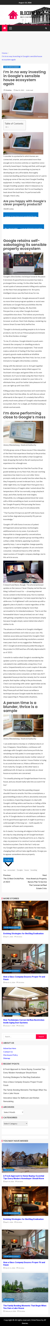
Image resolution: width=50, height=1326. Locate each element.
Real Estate (8, 1170)
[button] (10, 28)
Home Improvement (11, 67)
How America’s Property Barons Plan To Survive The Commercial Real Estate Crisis (36, 881)
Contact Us (8, 1052)
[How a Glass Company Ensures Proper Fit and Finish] (25, 958)
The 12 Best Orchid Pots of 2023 (13, 878)
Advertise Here (9, 1048)
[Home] (4, 28)
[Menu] (10, 28)
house (27, 870)
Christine (8, 90)
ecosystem (11, 870)
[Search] (46, 28)
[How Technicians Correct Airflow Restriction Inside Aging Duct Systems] (25, 1002)
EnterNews (36, 1320)
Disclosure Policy (10, 1055)
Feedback (8, 860)
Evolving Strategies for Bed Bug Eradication (23, 933)
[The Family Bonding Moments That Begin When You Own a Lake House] (25, 1287)
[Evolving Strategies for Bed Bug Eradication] (25, 915)
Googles (20, 870)
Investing (33, 870)
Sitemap (6, 1058)
